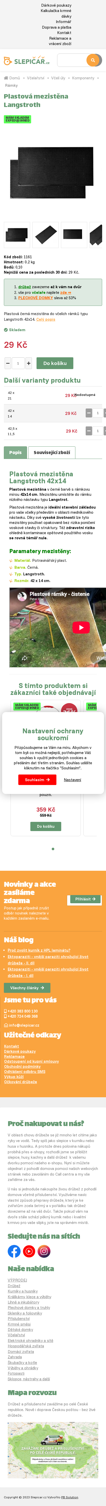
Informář (63, 21)
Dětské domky (20, 1329)
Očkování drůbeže (20, 1081)
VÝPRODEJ (17, 1280)
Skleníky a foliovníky (25, 1313)
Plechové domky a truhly (29, 1307)
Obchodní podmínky (22, 1066)
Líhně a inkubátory (23, 1302)
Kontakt (64, 32)
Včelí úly (58, 78)
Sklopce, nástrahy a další (29, 1378)
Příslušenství (19, 1318)
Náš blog (18, 940)
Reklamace (14, 1056)
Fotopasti (16, 1373)
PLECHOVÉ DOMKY (35, 297)
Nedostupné (84, 394)
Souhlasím (34, 779)
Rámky (11, 85)
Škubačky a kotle (22, 1362)
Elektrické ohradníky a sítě (30, 1340)
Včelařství (35, 78)
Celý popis (45, 319)
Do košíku (55, 363)
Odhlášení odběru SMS (24, 1071)
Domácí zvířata (21, 1351)
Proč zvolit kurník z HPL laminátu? (39, 950)
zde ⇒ (65, 292)
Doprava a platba (56, 27)
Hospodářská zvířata (26, 1345)
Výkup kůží (14, 1076)
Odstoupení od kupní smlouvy (31, 1061)
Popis (15, 453)
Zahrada (15, 1356)
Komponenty (83, 78)
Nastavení (72, 779)
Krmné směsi (19, 1324)
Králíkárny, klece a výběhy (29, 1296)
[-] (8, 363)
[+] (28, 363)
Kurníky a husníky (23, 1291)
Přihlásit (83, 899)
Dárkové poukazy (56, 5)
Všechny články (24, 987)
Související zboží (52, 453)
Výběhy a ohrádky (23, 1367)
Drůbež (14, 1285)
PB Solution (69, 1497)
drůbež (24, 286)
